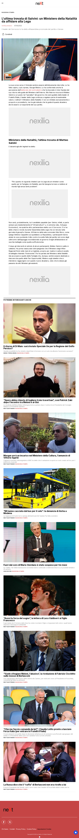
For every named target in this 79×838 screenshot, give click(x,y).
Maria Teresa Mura (9, 353)
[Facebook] (2, 821)
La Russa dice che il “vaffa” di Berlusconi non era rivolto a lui (34, 785)
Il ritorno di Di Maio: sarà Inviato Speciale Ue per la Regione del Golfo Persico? (38, 347)
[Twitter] (8, 821)
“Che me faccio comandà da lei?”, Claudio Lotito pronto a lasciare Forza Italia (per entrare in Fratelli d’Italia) (37, 730)
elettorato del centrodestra (31, 90)
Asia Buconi (7, 571)
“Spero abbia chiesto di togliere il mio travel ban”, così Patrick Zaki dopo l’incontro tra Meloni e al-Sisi (37, 401)
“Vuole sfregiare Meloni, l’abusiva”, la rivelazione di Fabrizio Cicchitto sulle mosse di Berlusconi (39, 675)
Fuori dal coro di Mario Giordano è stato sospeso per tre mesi (35, 565)
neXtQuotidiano (7, 26)
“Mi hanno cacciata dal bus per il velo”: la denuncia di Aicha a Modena (35, 512)
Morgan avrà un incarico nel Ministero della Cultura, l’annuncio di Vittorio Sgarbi (36, 457)
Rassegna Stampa (8, 12)
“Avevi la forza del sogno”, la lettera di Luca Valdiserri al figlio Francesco (35, 619)
